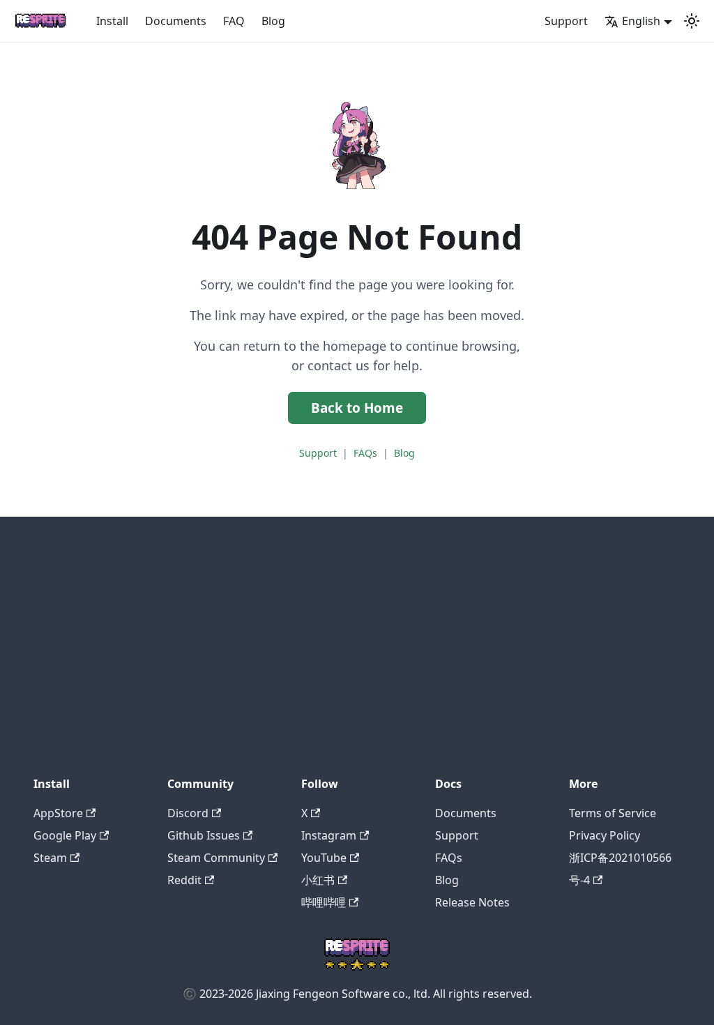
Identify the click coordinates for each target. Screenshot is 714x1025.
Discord (187, 813)
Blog (273, 21)
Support (566, 21)
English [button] (641, 21)
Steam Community (216, 857)
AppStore (58, 813)
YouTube (324, 857)
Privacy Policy (604, 835)
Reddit (184, 880)
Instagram (328, 835)
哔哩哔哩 (323, 902)
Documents (175, 21)
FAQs (365, 453)
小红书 (318, 880)
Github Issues (203, 835)
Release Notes (472, 902)
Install (112, 21)
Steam (50, 857)
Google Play (64, 835)
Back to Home (357, 408)
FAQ (234, 21)
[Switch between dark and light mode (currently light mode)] (692, 21)
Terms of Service (612, 813)
